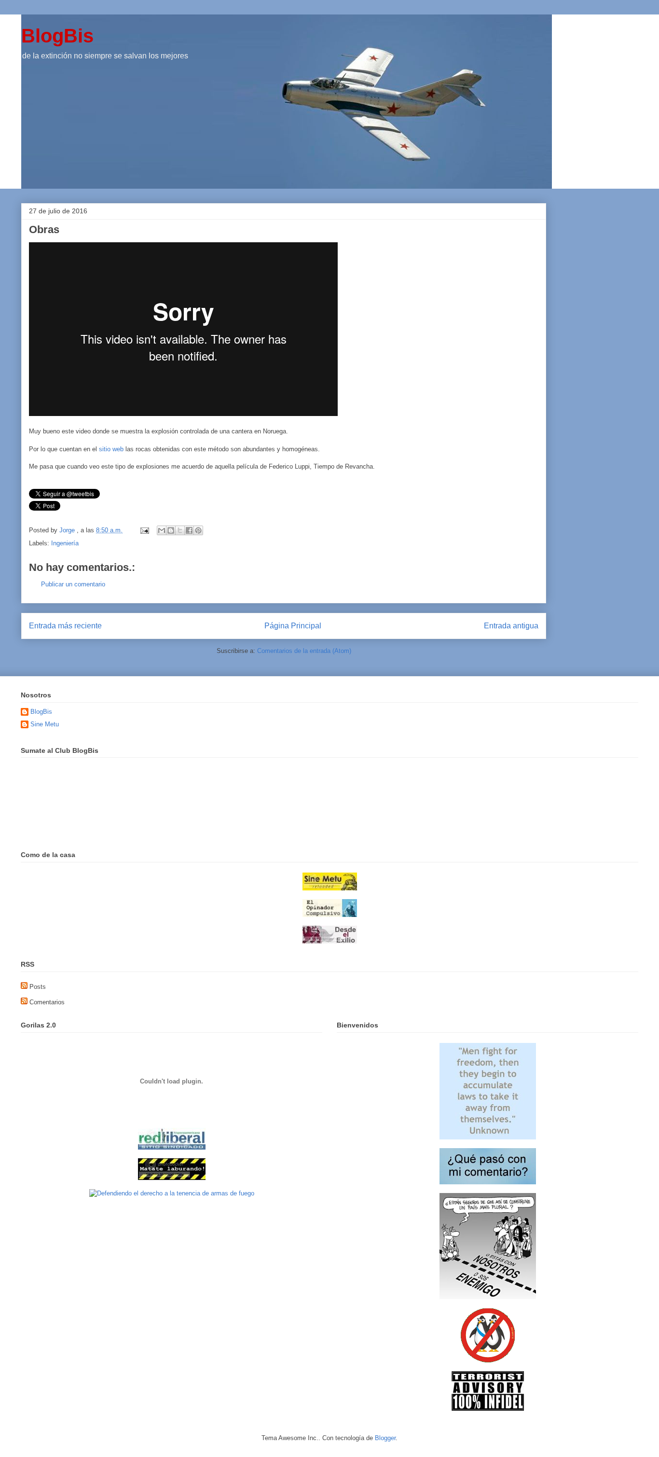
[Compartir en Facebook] (189, 530)
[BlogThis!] (171, 530)
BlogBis (57, 35)
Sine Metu (44, 724)
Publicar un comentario (73, 584)
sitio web (111, 449)
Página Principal (292, 626)
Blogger (385, 1438)
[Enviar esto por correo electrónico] (161, 530)
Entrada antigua (511, 626)
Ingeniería (65, 543)
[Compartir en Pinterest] (198, 530)
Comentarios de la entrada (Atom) (304, 650)
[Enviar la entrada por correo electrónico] (144, 530)
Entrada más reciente (65, 626)
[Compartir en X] (180, 530)
